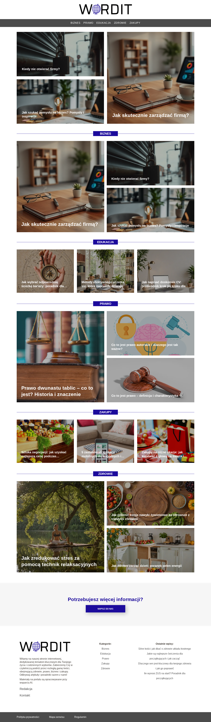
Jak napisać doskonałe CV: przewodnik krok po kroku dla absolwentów (164, 284)
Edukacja (103, 23)
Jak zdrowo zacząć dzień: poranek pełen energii (146, 565)
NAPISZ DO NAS (105, 609)
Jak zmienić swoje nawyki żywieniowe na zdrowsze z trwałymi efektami (150, 517)
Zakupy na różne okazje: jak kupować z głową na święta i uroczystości (163, 454)
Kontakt (25, 695)
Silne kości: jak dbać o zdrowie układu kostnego (164, 648)
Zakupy (135, 23)
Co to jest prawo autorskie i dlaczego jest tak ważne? (144, 347)
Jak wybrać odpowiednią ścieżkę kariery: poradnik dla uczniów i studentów (42, 284)
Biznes (75, 23)
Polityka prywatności (28, 717)
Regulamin (80, 717)
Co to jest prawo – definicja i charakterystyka (144, 395)
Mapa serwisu (56, 717)
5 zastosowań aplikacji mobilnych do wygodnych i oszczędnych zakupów (101, 454)
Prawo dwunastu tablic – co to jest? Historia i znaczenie (57, 391)
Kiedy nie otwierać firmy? (41, 69)
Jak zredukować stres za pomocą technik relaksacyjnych (59, 561)
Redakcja (26, 689)
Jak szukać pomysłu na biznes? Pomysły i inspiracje (53, 114)
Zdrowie (120, 23)
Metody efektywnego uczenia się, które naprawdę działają (103, 284)
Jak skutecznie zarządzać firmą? (150, 115)
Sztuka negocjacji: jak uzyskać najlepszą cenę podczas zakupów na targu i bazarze (43, 454)
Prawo (88, 23)
